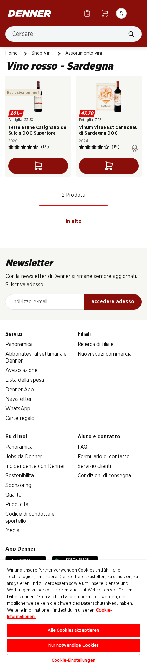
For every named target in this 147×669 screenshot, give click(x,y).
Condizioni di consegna (104, 475)
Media (12, 530)
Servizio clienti (94, 466)
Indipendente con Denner (35, 466)
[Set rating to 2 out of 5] (17, 147)
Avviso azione (21, 370)
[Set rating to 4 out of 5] (29, 147)
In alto (74, 221)
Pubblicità (16, 504)
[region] (73, 614)
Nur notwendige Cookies (73, 645)
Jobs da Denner (23, 456)
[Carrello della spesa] (105, 13)
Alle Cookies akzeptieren (73, 630)
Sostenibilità (19, 475)
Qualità (13, 495)
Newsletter (18, 399)
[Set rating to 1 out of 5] (11, 147)
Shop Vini (41, 53)
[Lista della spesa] (87, 13)
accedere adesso (112, 301)
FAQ (83, 447)
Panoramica (19, 344)
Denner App (19, 389)
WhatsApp (17, 408)
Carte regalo (20, 418)
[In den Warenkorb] (38, 166)
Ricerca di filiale (96, 344)
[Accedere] (121, 13)
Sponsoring (18, 485)
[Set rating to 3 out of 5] (23, 147)
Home (11, 53)
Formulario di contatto (104, 456)
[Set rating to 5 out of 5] (35, 147)
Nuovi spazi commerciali (106, 354)
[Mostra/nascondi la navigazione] (138, 12)
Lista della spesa (24, 380)
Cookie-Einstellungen (73, 660)
